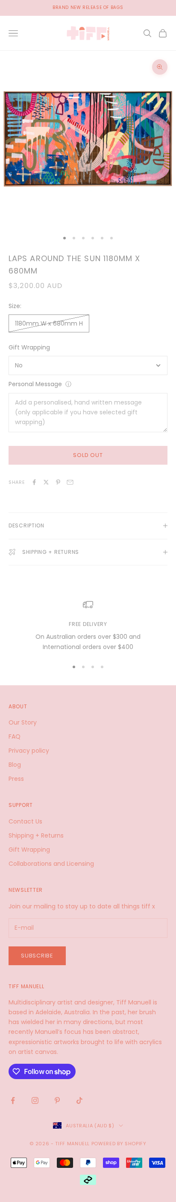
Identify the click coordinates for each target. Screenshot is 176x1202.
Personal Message (35, 384)
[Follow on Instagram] (35, 1100)
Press (16, 778)
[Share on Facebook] (34, 482)
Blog (15, 764)
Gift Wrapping (29, 347)
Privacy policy (29, 750)
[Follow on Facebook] (13, 1100)
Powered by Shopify (119, 1143)
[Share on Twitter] (46, 482)
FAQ (15, 736)
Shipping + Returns (36, 835)
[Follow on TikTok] (79, 1100)
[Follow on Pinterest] (57, 1100)
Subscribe (37, 956)
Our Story (23, 722)
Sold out (88, 455)
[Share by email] (70, 482)
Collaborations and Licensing (51, 863)
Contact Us (25, 821)
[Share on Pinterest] (58, 482)
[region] (88, 626)
